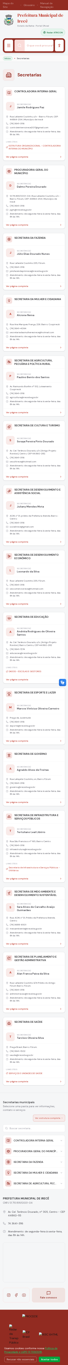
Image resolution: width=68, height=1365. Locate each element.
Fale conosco (48, 1297)
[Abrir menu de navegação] (8, 45)
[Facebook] (16, 1295)
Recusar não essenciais (20, 1359)
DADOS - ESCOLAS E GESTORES (25, 671)
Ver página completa (17, 156)
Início (8, 58)
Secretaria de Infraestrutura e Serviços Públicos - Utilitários (34, 869)
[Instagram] (9, 1295)
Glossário (29, 5)
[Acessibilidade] (59, 45)
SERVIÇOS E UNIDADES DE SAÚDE (25, 1073)
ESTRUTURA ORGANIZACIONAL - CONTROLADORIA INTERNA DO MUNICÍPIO (35, 147)
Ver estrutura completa (47, 1118)
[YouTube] (24, 1295)
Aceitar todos (49, 1359)
